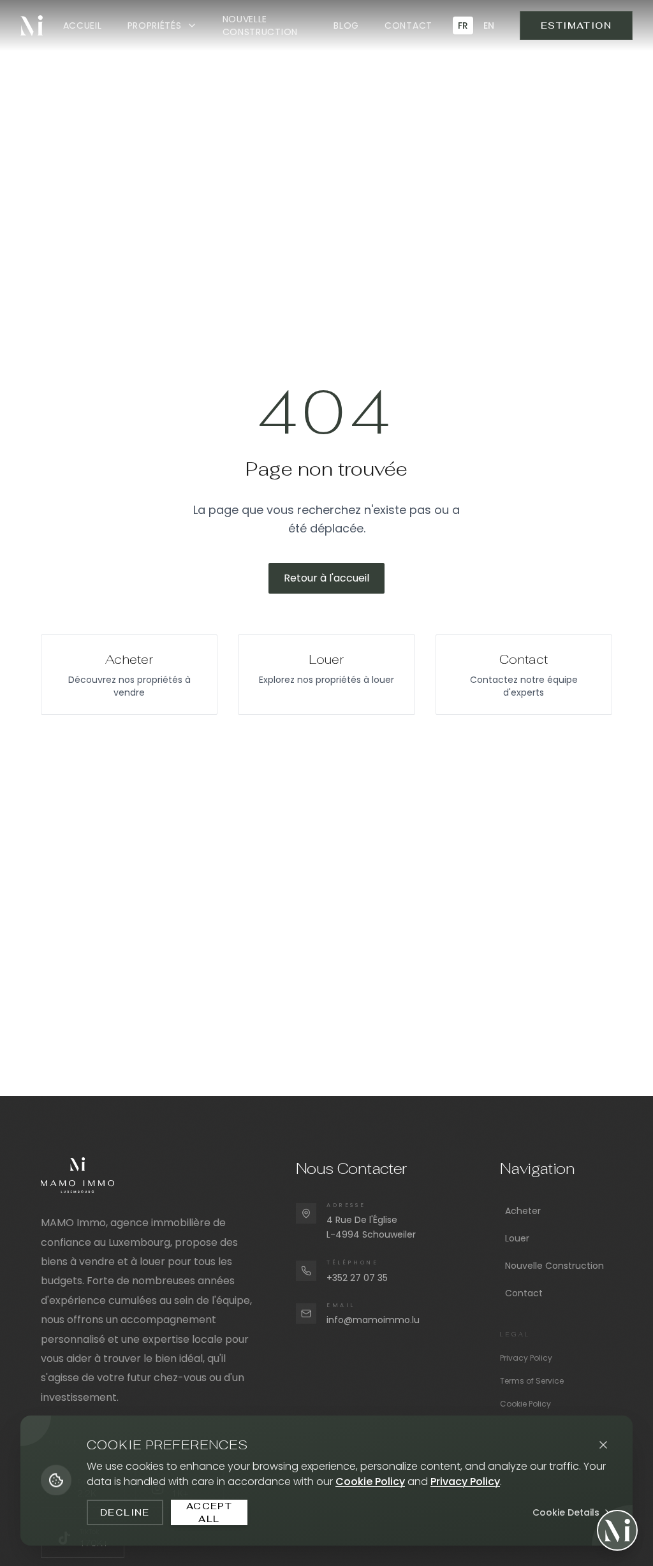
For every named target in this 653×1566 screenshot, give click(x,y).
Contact (524, 1293)
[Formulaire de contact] (617, 1530)
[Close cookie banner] (603, 1445)
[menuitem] (82, 25)
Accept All (209, 1512)
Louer (517, 1238)
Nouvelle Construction (554, 1265)
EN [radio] (488, 25)
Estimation (576, 25)
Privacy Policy (526, 1357)
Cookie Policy (525, 1403)
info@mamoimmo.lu (373, 1320)
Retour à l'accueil (326, 578)
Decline (125, 1512)
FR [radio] (463, 25)
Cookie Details (565, 1512)
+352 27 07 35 (357, 1277)
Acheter (523, 1210)
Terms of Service (532, 1380)
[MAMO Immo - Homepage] (31, 25)
